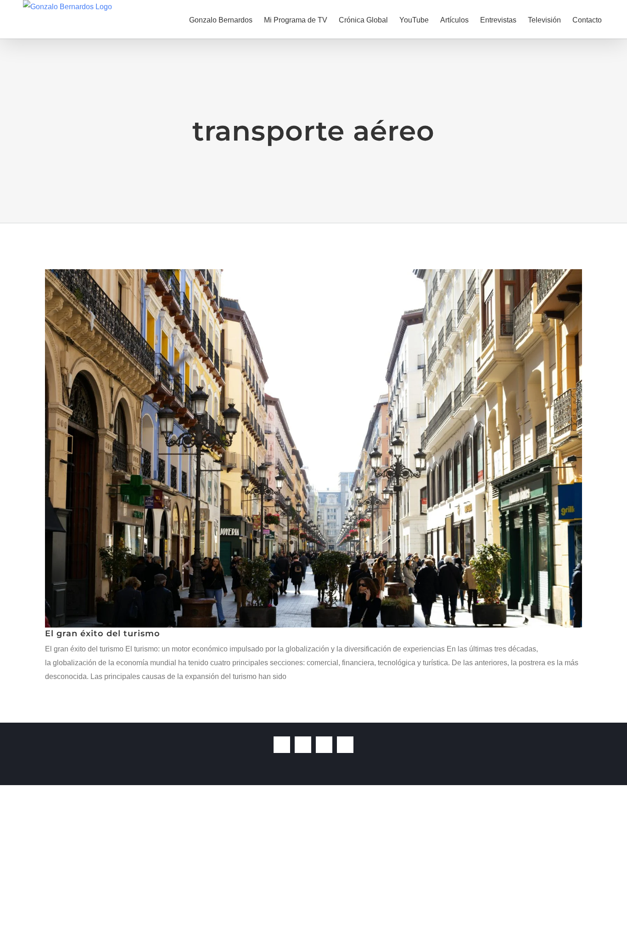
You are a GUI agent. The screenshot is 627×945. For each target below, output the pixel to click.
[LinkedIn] (345, 744)
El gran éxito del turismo (102, 633)
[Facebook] (282, 744)
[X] (303, 744)
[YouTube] (324, 744)
